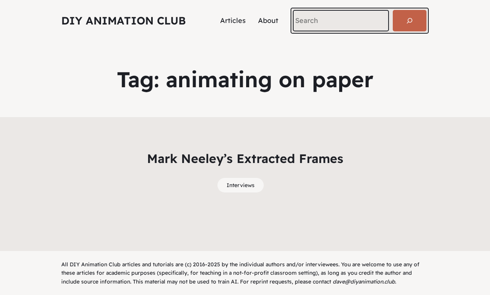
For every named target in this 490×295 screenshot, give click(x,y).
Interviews (241, 185)
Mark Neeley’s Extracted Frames (245, 158)
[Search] (409, 20)
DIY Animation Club (123, 20)
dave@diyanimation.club (364, 281)
